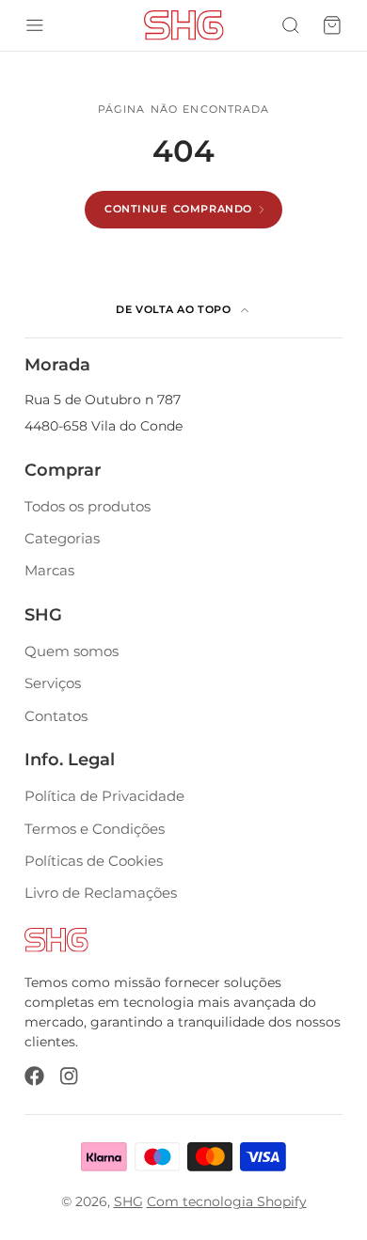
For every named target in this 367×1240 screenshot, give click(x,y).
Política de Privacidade (104, 796)
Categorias (62, 538)
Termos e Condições (94, 829)
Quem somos (71, 651)
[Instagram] (70, 1076)
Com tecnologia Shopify (227, 1201)
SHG (128, 1201)
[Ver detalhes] (56, 939)
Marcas (49, 570)
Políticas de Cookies (93, 861)
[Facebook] (34, 1076)
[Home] (184, 25)
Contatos (56, 716)
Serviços (52, 683)
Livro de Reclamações (100, 893)
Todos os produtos (87, 506)
